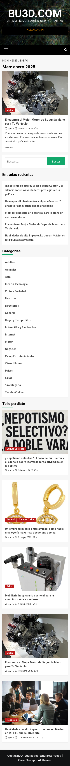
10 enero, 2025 (25, 128)
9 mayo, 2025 (25, 537)
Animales (11, 269)
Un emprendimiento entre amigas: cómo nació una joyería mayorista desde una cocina (33, 203)
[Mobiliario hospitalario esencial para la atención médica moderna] (35, 569)
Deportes (10, 298)
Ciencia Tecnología (16, 284)
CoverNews (25, 760)
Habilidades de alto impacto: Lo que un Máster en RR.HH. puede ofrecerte (35, 237)
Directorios (12, 305)
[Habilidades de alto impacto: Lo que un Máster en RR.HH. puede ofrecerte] (35, 703)
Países (9, 370)
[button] (6, 49)
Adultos (10, 262)
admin (11, 128)
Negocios (10, 348)
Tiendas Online (14, 392)
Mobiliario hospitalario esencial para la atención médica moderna (34, 215)
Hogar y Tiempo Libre (18, 320)
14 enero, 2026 (25, 470)
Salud (8, 377)
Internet (10, 334)
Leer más (9, 147)
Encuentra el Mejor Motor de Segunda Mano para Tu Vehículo (35, 226)
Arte (8, 276)
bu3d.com (35, 13)
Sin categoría (13, 385)
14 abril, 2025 (24, 604)
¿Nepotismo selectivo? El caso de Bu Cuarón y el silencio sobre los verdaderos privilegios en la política (34, 190)
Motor (10, 110)
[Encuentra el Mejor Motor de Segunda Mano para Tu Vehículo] (35, 93)
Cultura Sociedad (15, 291)
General (10, 312)
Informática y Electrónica (20, 327)
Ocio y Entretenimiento (19, 356)
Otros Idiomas (14, 363)
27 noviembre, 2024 (28, 737)
